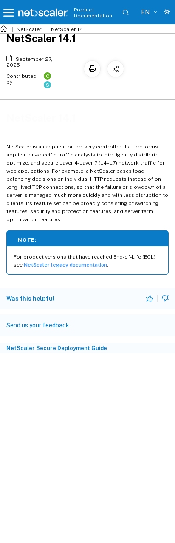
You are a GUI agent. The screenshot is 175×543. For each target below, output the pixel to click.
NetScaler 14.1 (68, 29)
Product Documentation (93, 13)
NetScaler (29, 29)
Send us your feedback (37, 325)
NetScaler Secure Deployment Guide (56, 348)
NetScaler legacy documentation (65, 265)
